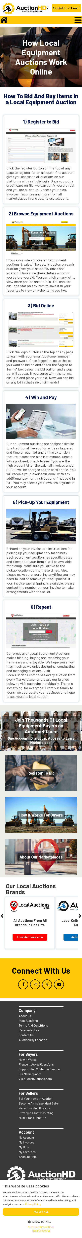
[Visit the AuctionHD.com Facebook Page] (23, 984)
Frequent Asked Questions (36, 1064)
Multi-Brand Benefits (32, 1117)
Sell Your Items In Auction (35, 1098)
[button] (41, 1221)
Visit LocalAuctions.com (35, 1079)
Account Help (28, 1156)
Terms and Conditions (41, 1227)
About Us (25, 1016)
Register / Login (67, 8)
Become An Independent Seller (39, 1103)
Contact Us (26, 1035)
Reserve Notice (29, 1030)
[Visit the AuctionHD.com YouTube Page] (59, 984)
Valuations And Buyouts (34, 1108)
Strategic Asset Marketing (36, 1113)
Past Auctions (28, 1020)
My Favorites (27, 1152)
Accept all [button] (41, 1211)
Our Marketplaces (30, 1074)
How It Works (28, 1059)
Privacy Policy (33, 1204)
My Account (26, 1137)
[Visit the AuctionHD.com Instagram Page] (35, 984)
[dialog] (41, 1209)
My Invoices (26, 1142)
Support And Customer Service (39, 1069)
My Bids (24, 1147)
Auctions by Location (33, 1040)
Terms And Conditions (33, 1025)
